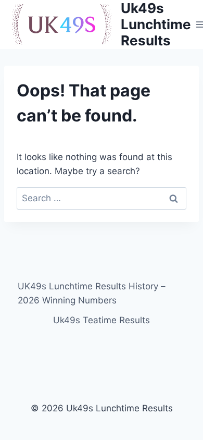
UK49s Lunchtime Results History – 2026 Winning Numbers (92, 293)
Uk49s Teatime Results (101, 320)
